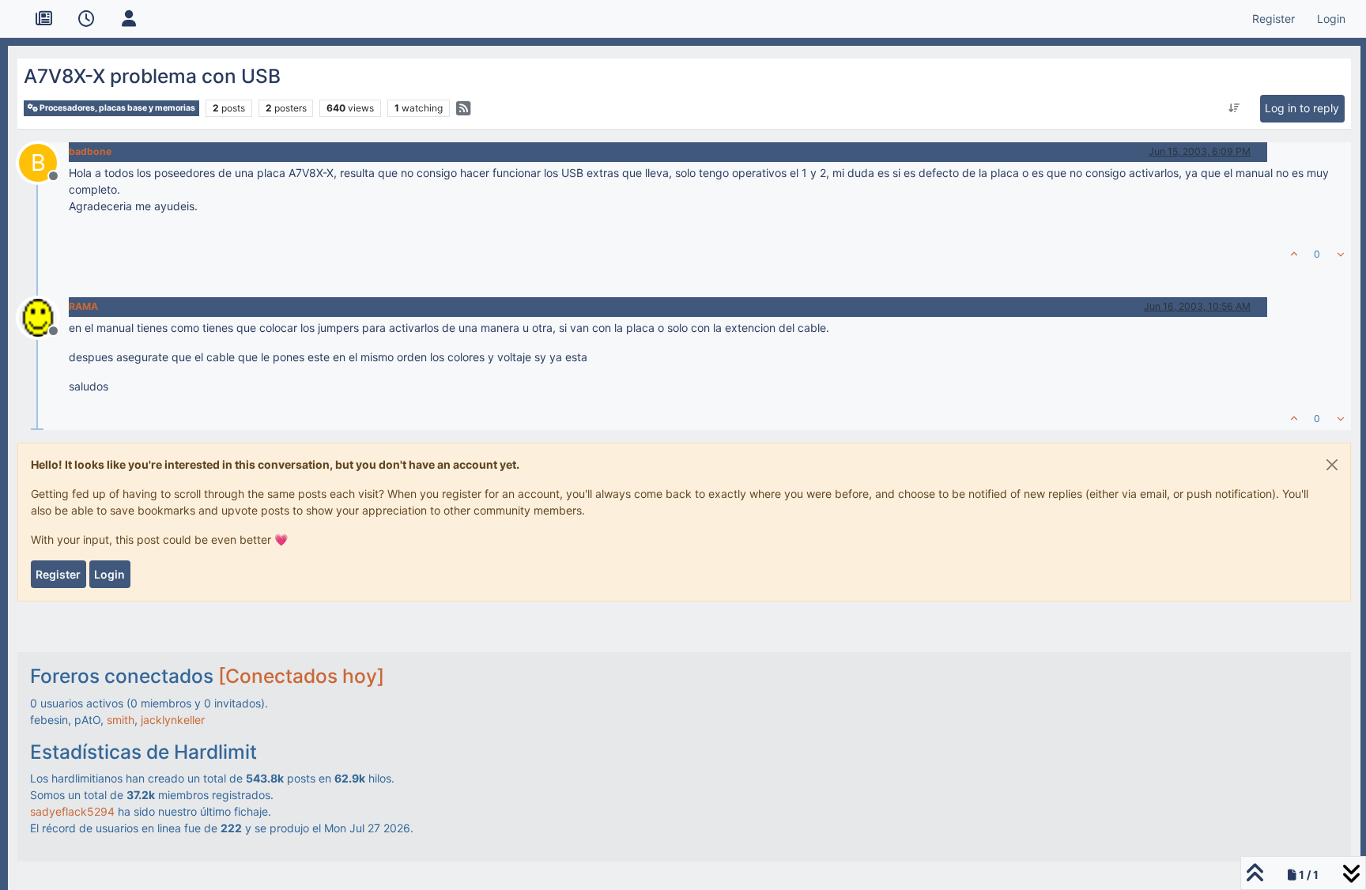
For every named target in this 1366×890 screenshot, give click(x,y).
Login (109, 574)
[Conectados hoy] (301, 676)
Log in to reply (1302, 108)
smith (120, 719)
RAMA (83, 306)
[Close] (1332, 464)
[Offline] (44, 316)
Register (58, 574)
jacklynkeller (173, 719)
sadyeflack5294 (72, 811)
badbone (90, 151)
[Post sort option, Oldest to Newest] (1234, 108)
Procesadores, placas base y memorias (116, 108)
